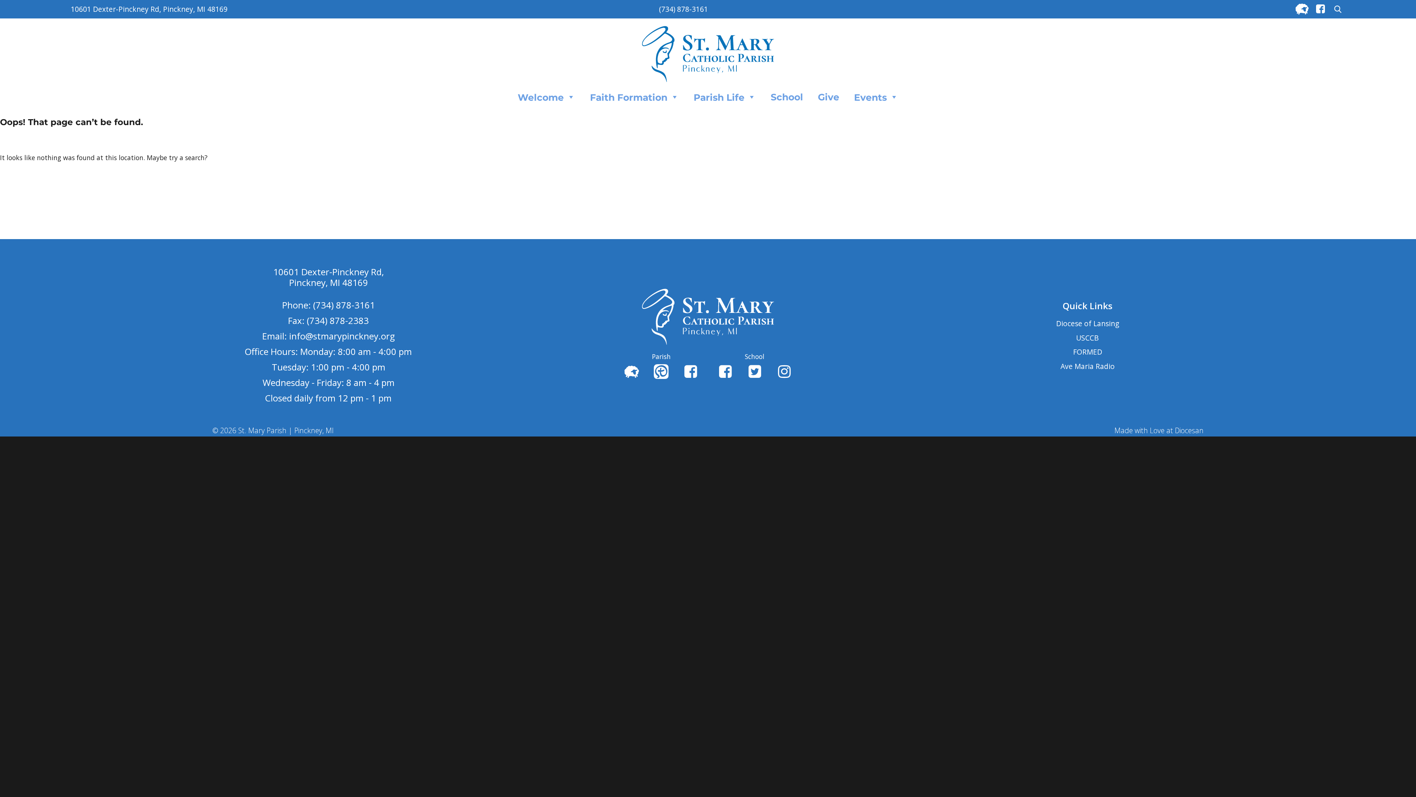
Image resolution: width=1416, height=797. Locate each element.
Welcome (541, 97)
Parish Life (719, 97)
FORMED (1087, 352)
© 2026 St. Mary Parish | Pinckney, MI (273, 430)
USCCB (1087, 338)
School (787, 97)
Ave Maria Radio (1088, 366)
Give (828, 97)
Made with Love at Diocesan (1159, 430)
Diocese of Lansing (1087, 323)
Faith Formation (628, 97)
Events (870, 97)
